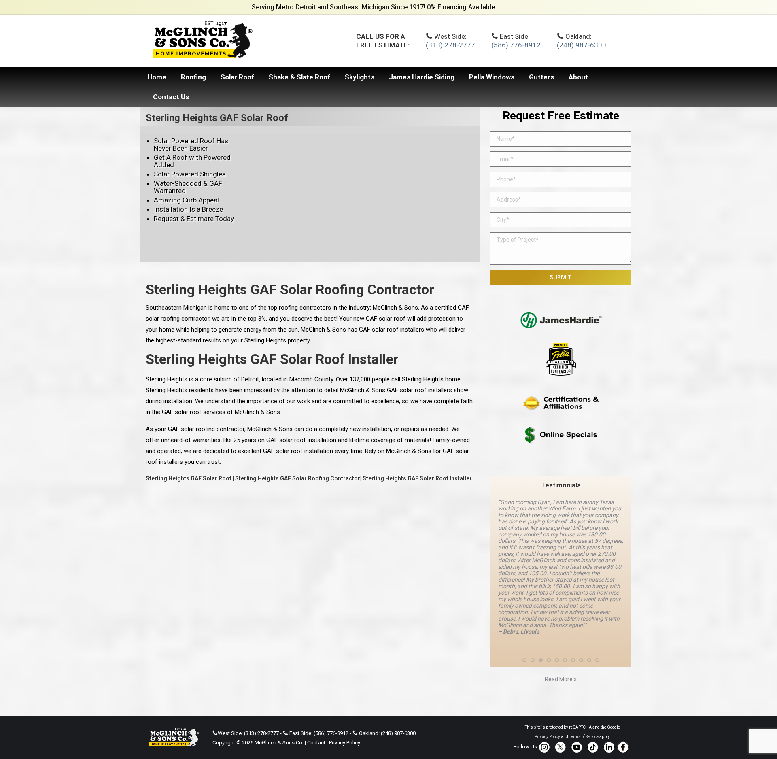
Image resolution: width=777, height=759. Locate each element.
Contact (316, 743)
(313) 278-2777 (450, 45)
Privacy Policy (344, 743)
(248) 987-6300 (581, 45)
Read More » (561, 679)
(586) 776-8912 (516, 45)
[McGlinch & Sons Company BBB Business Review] (560, 463)
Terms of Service (584, 736)
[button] (524, 660)
